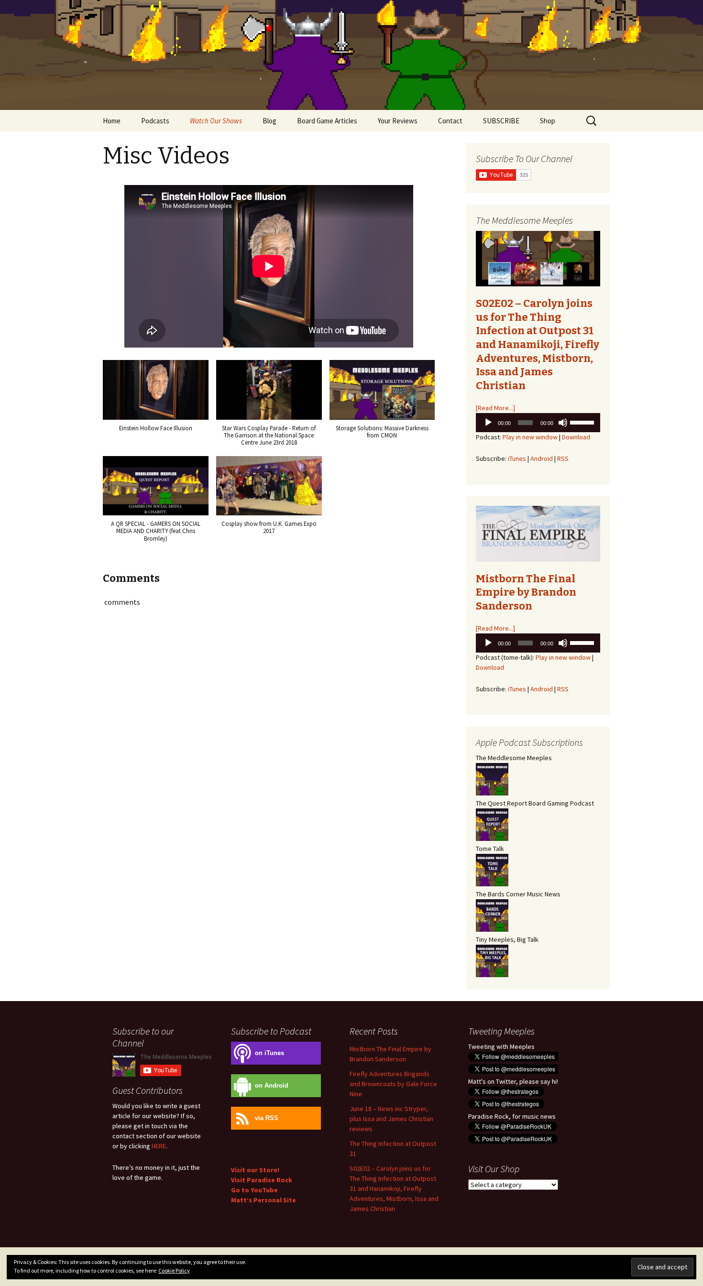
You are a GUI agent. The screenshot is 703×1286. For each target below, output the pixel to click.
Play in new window (530, 437)
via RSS (266, 1118)
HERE (159, 1146)
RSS (563, 458)
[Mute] (563, 422)
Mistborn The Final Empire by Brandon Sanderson (526, 592)
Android (541, 458)
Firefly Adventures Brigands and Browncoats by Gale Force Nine (393, 1083)
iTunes (517, 458)
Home (112, 120)
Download (576, 437)
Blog (269, 120)
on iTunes (269, 1053)
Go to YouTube (254, 1190)
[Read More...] (495, 407)
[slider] (582, 421)
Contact (450, 120)
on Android (271, 1085)
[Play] (488, 422)
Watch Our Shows (216, 120)
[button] (155, 400)
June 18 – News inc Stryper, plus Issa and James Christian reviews (391, 1118)
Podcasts (155, 120)
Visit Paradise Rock (261, 1180)
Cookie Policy (174, 1270)
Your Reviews (397, 120)
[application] (538, 422)
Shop (547, 120)
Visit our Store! (255, 1170)
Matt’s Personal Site (263, 1200)
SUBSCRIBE (501, 120)
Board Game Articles (327, 120)
